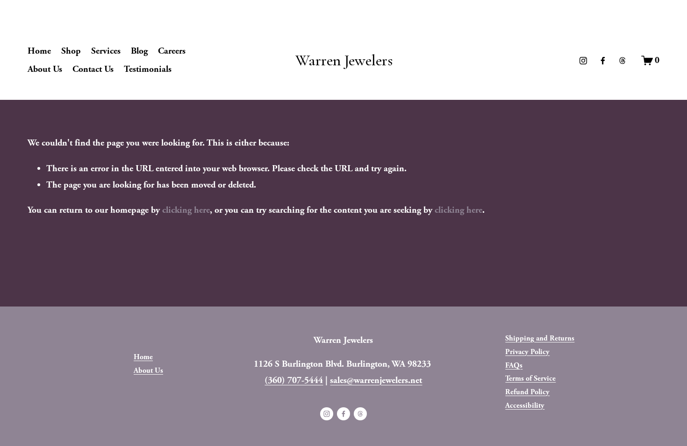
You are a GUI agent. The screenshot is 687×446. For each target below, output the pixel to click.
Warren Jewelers (344, 60)
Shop (71, 50)
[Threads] (622, 60)
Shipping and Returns (539, 338)
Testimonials (148, 69)
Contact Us (93, 69)
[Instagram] (583, 60)
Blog (139, 50)
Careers (172, 50)
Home (39, 50)
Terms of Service (530, 378)
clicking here (186, 210)
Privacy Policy (527, 352)
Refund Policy (527, 392)
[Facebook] (603, 60)
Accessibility (524, 405)
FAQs (513, 365)
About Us (45, 69)
